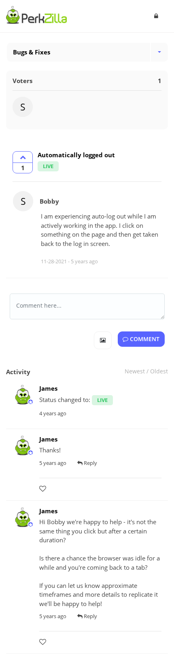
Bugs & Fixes (31, 52)
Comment (143, 339)
